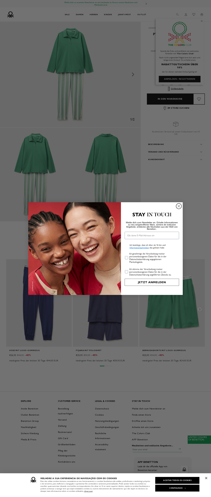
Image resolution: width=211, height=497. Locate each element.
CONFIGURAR (176, 488)
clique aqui (88, 491)
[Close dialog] (178, 206)
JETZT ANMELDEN (152, 282)
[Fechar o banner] (206, 478)
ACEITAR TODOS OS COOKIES (177, 480)
